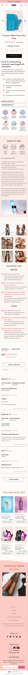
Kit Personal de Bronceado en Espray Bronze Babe (6, 548)
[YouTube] (20, 637)
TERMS (14, 613)
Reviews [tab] (4, 349)
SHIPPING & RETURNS (14, 617)
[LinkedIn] (17, 637)
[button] (21, 5)
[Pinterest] (10, 637)
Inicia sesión (26, 5)
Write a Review (14, 365)
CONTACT (14, 607)
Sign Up (19, 1)
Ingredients (7, 104)
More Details (7, 101)
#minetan (14, 569)
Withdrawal (14, 620)
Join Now (21, 667)
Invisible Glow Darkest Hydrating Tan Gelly (20, 517)
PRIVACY (14, 610)
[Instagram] (14, 637)
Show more (14, 479)
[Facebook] (7, 637)
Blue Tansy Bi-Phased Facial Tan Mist (6, 517)
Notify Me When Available (14, 56)
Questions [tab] (15, 349)
